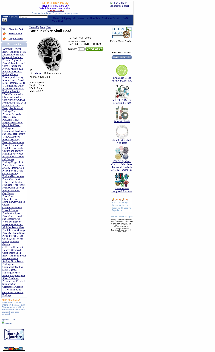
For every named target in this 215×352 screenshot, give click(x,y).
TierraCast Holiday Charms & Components (12, 250)
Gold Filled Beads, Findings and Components (11, 128)
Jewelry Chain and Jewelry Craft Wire (12, 97)
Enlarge (37, 73)
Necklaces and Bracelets (13, 132)
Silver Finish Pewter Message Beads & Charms (13, 230)
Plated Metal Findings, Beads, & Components (13, 83)
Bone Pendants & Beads (11, 112)
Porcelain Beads (122, 121)
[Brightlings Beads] (3, 322)
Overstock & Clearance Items (13, 288)
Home (32, 27)
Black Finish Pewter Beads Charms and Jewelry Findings (13, 149)
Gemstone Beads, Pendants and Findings (12, 108)
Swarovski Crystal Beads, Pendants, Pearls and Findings (14, 52)
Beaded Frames (10, 145)
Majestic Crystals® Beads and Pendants (13, 57)
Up (37, 27)
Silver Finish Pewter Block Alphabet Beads (12, 224)
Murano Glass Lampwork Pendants (122, 190)
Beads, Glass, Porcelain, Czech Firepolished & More (12, 119)
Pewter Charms (8, 197)
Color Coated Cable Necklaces (122, 141)
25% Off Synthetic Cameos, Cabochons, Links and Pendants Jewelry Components (121, 165)
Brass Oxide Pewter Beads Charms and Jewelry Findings (13, 157)
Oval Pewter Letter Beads (12, 180)
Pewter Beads (8, 194)
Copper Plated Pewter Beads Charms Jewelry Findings (13, 165)
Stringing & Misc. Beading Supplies (11, 274)
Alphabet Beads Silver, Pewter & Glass (13, 63)
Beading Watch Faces (11, 93)
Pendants (20, 133)
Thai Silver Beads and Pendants (13, 278)
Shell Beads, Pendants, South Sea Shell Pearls (14, 255)
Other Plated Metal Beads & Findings (13, 88)
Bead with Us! (7, 324)
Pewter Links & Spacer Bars (12, 210)
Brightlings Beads (8, 319)
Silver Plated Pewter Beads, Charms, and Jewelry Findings (13, 237)
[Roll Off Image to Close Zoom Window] (49, 70)
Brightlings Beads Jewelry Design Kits (122, 79)
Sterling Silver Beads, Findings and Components (13, 264)
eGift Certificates (9, 285)
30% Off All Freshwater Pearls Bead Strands (14, 103)
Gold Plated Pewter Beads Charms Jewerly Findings (13, 172)
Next (48, 27)
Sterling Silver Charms (12, 268)
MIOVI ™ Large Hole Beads (121, 101)
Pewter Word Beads (11, 220)
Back (42, 27)
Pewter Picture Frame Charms (13, 186)
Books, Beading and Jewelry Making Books (12, 77)
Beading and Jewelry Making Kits (12, 67)
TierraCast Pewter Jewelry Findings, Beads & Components (13, 139)
